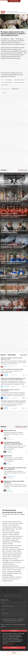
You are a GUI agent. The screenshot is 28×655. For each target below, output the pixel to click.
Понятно (14, 647)
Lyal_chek (9, 490)
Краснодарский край (19, 80)
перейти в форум (21, 426)
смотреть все (22, 170)
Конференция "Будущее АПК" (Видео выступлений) (13, 401)
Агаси (8, 463)
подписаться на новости (13, 596)
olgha (8, 437)
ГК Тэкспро (6, 386)
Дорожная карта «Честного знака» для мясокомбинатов (10, 390)
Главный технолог (6, 375)
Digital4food (6, 398)
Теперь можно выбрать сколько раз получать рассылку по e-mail (12, 358)
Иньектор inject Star (10, 430)
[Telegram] (23, 89)
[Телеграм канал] (10, 590)
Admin (5, 366)
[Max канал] (16, 590)
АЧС (2, 80)
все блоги (23, 354)
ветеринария (8, 80)
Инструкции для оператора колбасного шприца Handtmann (13, 443)
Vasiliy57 (9, 451)
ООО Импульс (5, 85)
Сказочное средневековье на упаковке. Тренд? (12, 369)
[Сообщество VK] (4, 590)
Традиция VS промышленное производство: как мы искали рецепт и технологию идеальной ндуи (13, 379)
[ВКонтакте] (20, 89)
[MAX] (26, 89)
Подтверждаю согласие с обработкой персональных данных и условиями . (14, 620)
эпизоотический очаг (7, 82)
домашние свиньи (19, 82)
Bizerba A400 (8, 456)
